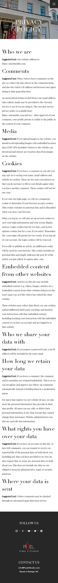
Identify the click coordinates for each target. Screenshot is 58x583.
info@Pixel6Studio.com (29, 568)
